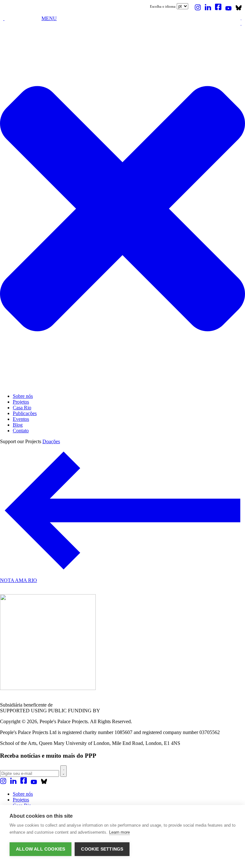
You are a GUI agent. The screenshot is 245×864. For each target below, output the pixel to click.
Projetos (21, 402)
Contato (21, 430)
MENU (49, 18)
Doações (51, 441)
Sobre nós (23, 396)
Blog (18, 425)
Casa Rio (22, 407)
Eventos (21, 419)
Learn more (119, 832)
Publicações (25, 413)
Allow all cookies (40, 849)
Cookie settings (102, 849)
